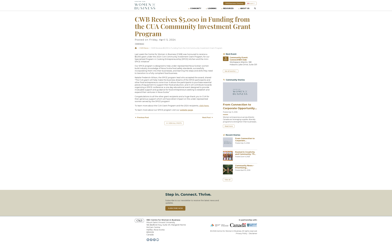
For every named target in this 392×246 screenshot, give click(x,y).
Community (195, 8)
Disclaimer (253, 233)
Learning (212, 8)
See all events (230, 71)
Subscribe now (175, 208)
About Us (244, 8)
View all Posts (175, 123)
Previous (143, 117)
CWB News (139, 44)
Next (206, 117)
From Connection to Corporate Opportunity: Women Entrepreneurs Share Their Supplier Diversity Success (239, 106)
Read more (229, 126)
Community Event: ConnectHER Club (239, 59)
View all (227, 180)
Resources (228, 8)
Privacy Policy (241, 233)
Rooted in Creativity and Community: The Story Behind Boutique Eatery (245, 153)
